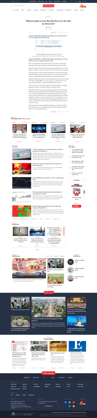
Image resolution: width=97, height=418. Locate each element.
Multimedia (16, 256)
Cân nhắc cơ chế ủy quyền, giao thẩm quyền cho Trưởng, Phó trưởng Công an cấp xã (76, 311)
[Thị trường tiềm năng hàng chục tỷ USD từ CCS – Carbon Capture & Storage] (76, 321)
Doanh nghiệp (60, 10)
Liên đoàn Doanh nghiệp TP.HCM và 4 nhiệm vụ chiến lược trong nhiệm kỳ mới (39, 136)
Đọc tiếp (14, 147)
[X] (74, 1)
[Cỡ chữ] (32, 32)
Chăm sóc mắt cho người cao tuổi (55, 270)
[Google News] (85, 1)
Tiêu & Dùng (41, 1)
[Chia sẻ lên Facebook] (58, 32)
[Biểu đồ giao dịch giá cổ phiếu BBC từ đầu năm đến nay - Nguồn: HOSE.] (48, 40)
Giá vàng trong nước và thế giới (57, 353)
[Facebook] (72, 1)
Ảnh (12, 395)
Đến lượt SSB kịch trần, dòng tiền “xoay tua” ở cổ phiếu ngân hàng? (48, 178)
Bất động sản (68, 10)
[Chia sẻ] (67, 32)
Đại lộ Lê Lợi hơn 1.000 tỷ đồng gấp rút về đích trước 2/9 (47, 320)
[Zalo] (77, 1)
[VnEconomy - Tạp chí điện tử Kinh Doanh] (48, 373)
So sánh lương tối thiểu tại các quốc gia (54, 286)
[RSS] (73, 406)
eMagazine (62, 256)
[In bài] (30, 32)
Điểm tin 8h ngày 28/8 (79, 277)
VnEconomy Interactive (76, 353)
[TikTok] (82, 1)
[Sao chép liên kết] (65, 32)
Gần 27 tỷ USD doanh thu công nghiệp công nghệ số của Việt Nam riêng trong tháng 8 (20, 136)
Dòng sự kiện (48, 339)
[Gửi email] (63, 32)
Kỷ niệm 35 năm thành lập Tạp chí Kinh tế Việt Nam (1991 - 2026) (38, 354)
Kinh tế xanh (43, 10)
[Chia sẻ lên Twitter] (61, 32)
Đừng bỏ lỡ (15, 224)
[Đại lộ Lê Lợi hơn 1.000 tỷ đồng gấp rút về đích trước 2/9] (48, 307)
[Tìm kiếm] (15, 6)
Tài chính (29, 10)
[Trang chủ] (12, 10)
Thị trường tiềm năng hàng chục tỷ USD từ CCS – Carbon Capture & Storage (76, 330)
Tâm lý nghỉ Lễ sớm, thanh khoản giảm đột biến (78, 156)
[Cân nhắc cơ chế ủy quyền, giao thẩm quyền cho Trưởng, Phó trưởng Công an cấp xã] (76, 302)
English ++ (64, 1)
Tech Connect (57, 1)
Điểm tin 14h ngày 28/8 (79, 261)
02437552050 (42, 403)
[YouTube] (80, 1)
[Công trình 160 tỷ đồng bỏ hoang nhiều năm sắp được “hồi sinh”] (20, 321)
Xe (46, 1)
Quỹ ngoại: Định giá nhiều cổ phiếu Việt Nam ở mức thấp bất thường (20, 240)
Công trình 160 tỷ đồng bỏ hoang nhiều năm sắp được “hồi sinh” (20, 329)
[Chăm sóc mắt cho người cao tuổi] (20, 302)
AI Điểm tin (76, 256)
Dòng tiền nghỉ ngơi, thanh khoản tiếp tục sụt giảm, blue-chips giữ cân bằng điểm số (47, 207)
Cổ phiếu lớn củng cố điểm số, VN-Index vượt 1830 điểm (78, 168)
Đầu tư (22, 10)
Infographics (56, 256)
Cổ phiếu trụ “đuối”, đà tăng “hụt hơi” (77, 174)
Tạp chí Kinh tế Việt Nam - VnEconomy (78, 414)
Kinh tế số (35, 10)
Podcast (51, 256)
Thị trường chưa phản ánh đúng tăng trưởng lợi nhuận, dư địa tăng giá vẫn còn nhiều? (47, 193)
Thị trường (51, 10)
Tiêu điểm (16, 10)
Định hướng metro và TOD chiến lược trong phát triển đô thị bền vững (19, 354)
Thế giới (76, 10)
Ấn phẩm (77, 180)
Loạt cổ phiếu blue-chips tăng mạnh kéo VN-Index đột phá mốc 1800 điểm (78, 151)
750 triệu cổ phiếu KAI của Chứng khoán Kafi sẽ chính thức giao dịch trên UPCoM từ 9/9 (48, 150)
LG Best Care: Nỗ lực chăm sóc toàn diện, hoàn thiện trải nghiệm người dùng (77, 136)
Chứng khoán (33, 1)
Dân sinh (82, 10)
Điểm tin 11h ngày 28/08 (79, 269)
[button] (37, 249)
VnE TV (50, 1)
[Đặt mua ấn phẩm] (82, 5)
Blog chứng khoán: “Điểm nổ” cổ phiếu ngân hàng (78, 162)
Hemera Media (30, 413)
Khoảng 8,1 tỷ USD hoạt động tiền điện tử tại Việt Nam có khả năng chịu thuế (47, 164)
